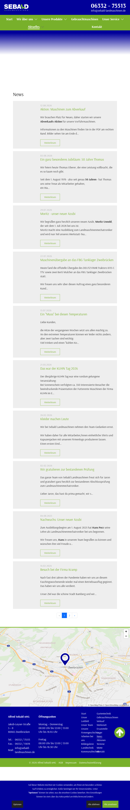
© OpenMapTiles (95, 705)
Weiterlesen (50, 142)
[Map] (65, 667)
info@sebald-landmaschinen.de (108, 10)
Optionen (17, 804)
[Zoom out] (126, 636)
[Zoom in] (126, 631)
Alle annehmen (110, 804)
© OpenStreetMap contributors (116, 705)
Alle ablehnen (94, 804)
